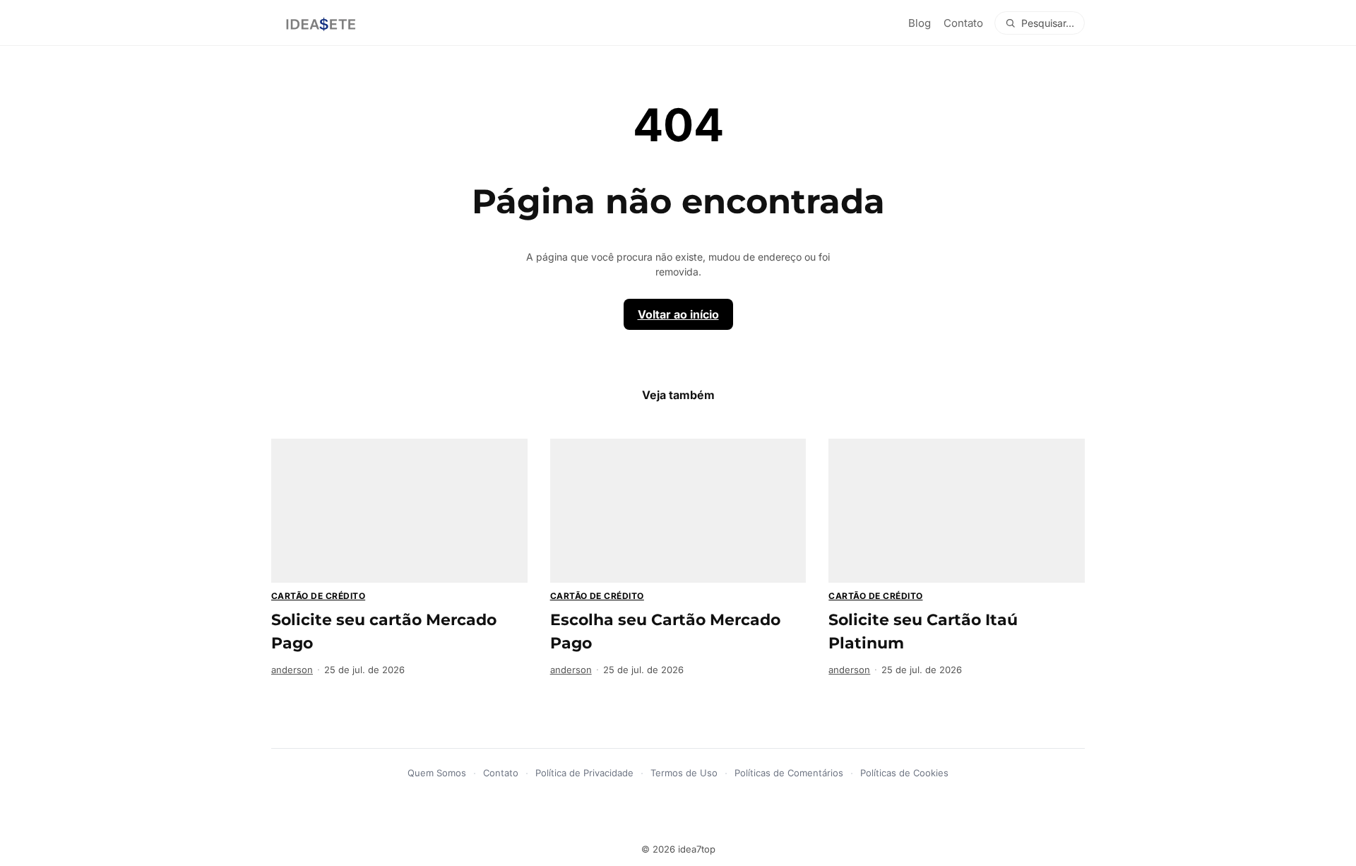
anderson (292, 669)
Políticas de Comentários (788, 772)
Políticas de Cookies (904, 772)
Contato (963, 23)
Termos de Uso (684, 772)
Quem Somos (437, 772)
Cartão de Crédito (318, 596)
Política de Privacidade (584, 772)
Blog (919, 23)
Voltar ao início (678, 314)
